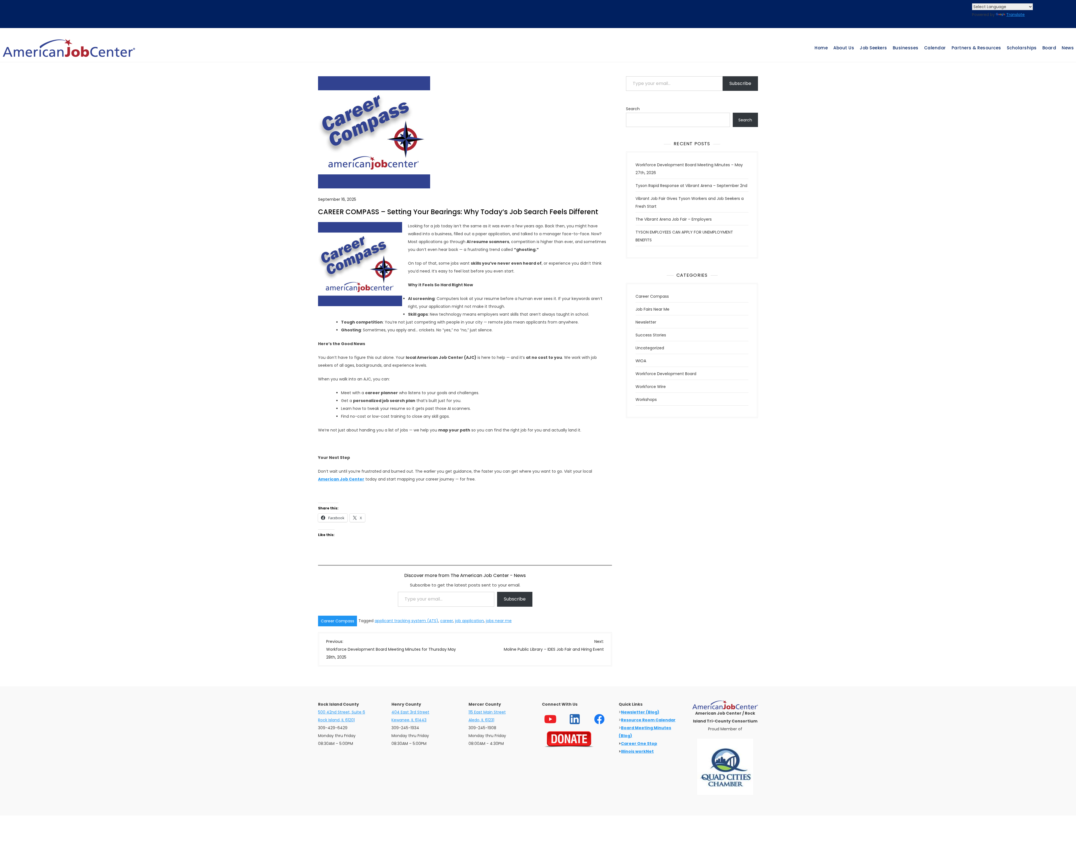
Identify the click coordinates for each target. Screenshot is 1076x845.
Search (633, 109)
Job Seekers (873, 48)
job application (469, 621)
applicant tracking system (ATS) (406, 621)
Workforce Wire (651, 386)
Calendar (935, 48)
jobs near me (499, 621)
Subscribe (515, 599)
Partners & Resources (976, 48)
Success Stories (651, 335)
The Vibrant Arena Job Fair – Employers (674, 219)
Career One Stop (639, 743)
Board (1049, 48)
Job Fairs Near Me (652, 309)
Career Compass (337, 621)
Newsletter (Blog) (640, 712)
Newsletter (646, 322)
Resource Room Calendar (648, 720)
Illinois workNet (637, 751)
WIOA (641, 361)
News (1068, 48)
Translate (1015, 14)
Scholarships (1022, 48)
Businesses (906, 48)
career (446, 621)
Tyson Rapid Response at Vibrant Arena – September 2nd (691, 185)
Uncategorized (650, 348)
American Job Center (341, 479)
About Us (843, 48)
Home (821, 48)
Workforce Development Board (666, 374)
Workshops (646, 399)
